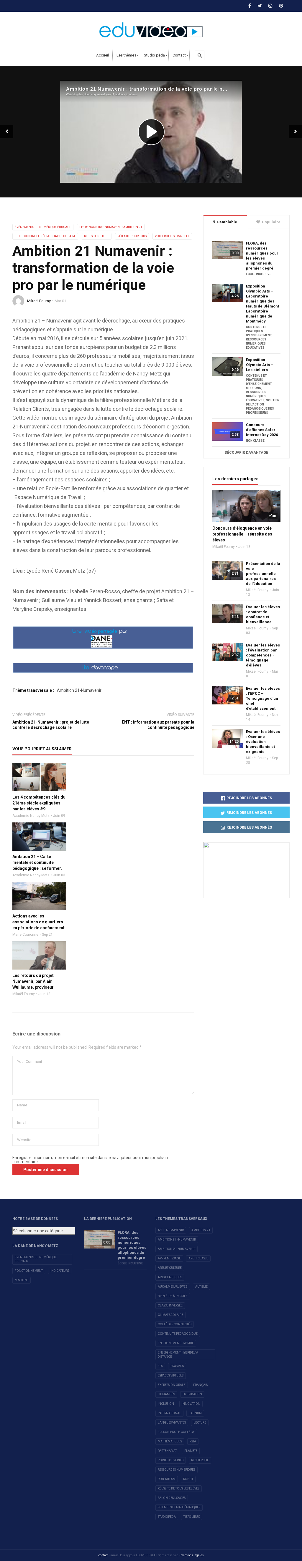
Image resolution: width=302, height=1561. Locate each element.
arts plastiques (170, 1277)
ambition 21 (200, 1230)
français (200, 1385)
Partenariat (167, 1450)
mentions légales (192, 1555)
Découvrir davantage (246, 452)
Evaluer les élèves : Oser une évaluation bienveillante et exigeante (263, 741)
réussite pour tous (132, 236)
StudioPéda (167, 1516)
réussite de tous (96, 236)
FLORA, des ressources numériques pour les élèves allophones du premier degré (262, 255)
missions (253, 388)
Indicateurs (59, 1270)
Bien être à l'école (173, 1296)
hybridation (192, 1394)
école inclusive (258, 274)
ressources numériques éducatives (256, 343)
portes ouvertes (170, 1460)
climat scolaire (170, 1314)
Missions (21, 1280)
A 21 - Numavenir (171, 1230)
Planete (190, 1450)
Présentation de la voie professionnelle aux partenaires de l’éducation (263, 573)
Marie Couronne (25, 934)
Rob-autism (166, 1479)
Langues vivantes (172, 1422)
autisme (201, 1286)
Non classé (255, 440)
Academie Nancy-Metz (31, 816)
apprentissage (169, 1258)
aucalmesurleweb (173, 1286)
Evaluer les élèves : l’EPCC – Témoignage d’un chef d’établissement (263, 698)
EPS (160, 1366)
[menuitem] (102, 55)
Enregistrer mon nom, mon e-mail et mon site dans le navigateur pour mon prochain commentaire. (90, 1160)
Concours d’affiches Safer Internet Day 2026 (262, 430)
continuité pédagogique (178, 1333)
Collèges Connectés (174, 1324)
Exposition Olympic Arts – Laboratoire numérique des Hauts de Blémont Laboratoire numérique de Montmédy (262, 303)
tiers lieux (191, 1516)
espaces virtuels (170, 1375)
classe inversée (170, 1305)
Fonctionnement (29, 1270)
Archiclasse (198, 1258)
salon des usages (172, 1498)
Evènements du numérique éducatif (36, 1259)
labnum (195, 1413)
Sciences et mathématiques (179, 1507)
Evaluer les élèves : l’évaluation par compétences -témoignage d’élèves (263, 655)
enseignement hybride (176, 1343)
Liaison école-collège (176, 1432)
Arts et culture (170, 1267)
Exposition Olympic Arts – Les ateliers (259, 365)
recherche (200, 1460)
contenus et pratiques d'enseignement (259, 331)
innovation (191, 1403)
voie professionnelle (172, 236)
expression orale (172, 1385)
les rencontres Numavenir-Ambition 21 (110, 227)
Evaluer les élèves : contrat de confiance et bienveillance (263, 614)
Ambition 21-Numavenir (79, 690)
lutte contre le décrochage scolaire (45, 236)
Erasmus (177, 1366)
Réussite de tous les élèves (178, 1488)
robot (188, 1479)
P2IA (193, 1441)
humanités (166, 1394)
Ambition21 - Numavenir (177, 1239)
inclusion (166, 1403)
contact (103, 1555)
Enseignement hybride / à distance (178, 1354)
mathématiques (170, 1441)
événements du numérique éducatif (43, 227)
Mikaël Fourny (39, 301)
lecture (199, 1422)
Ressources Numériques (176, 1469)
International (169, 1413)
